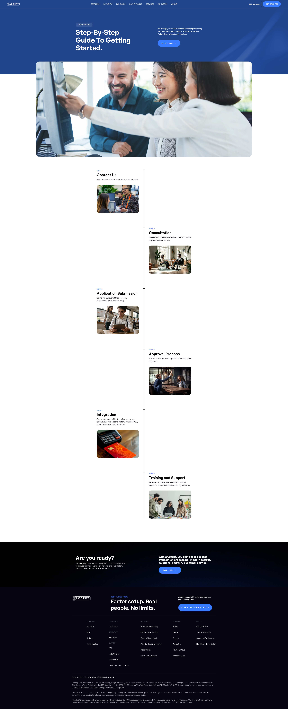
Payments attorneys (149, 656)
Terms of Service (203, 632)
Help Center (114, 654)
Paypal (175, 632)
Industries (113, 637)
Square (176, 638)
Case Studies (92, 644)
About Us (90, 626)
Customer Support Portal (119, 665)
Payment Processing (149, 626)
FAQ (110, 648)
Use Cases (113, 626)
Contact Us (113, 660)
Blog (88, 632)
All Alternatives (179, 656)
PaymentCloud (179, 650)
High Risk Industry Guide (206, 644)
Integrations (146, 650)
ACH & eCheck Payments (151, 644)
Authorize (177, 644)
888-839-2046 (254, 4)
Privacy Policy (202, 626)
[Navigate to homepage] (13, 4)
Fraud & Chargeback (149, 638)
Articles (90, 638)
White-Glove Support (149, 632)
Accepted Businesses (205, 638)
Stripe (175, 626)
